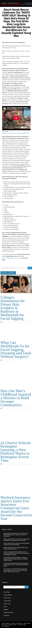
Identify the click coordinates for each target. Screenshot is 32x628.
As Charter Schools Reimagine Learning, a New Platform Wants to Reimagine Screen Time (15, 451)
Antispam (6, 609)
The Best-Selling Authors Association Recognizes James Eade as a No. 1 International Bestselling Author (16, 565)
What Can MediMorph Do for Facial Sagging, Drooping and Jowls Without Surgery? (15, 349)
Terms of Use (7, 603)
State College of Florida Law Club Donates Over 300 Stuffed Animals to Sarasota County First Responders (16, 535)
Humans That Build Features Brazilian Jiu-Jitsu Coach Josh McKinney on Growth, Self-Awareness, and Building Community (17, 553)
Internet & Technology (16, 623)
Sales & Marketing (6, 623)
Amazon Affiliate (8, 595)
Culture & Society (22, 624)
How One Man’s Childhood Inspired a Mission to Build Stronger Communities (15, 397)
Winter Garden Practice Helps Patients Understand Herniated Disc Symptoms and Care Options (16, 539)
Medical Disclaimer (8, 612)
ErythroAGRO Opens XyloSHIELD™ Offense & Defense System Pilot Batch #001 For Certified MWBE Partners (16, 559)
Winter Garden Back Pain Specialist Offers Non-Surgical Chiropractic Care (16, 548)
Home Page (6, 592)
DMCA (5, 606)
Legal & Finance (26, 623)
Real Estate (4, 624)
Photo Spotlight (5, 626)
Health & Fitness (12, 624)
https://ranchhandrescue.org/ (10, 258)
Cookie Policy (7, 600)
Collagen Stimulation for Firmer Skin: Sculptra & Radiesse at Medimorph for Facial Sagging (12, 308)
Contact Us (6, 615)
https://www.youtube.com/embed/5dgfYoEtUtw (15, 133)
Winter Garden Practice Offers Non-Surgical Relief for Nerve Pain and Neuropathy (16, 544)
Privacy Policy (7, 598)
